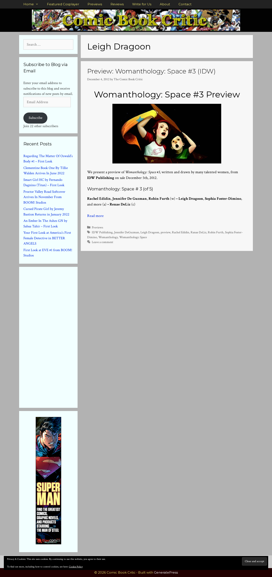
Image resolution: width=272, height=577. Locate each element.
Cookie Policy (76, 566)
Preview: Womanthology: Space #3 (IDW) (151, 71)
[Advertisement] (55, 336)
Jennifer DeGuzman (126, 232)
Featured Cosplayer (63, 4)
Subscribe (35, 117)
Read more (95, 215)
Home (28, 4)
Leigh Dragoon (149, 232)
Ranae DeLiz (198, 232)
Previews (95, 4)
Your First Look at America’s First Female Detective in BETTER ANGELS (47, 238)
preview (165, 232)
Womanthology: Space (133, 237)
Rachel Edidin (180, 232)
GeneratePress (166, 572)
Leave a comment (102, 242)
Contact (184, 4)
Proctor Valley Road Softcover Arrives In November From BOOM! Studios (44, 197)
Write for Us (141, 4)
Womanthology (108, 237)
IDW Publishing (102, 232)
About (165, 4)
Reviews (117, 4)
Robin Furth (216, 232)
